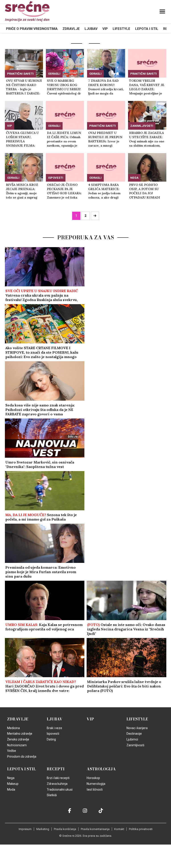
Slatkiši (52, 804)
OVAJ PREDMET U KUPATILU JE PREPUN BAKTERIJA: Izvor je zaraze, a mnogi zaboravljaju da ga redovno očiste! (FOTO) (106, 139)
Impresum (25, 838)
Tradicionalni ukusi (60, 798)
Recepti (56, 778)
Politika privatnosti (141, 838)
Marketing (42, 838)
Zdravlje (71, 29)
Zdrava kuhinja (57, 792)
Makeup (12, 792)
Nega (134, 178)
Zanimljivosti (141, 126)
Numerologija (96, 792)
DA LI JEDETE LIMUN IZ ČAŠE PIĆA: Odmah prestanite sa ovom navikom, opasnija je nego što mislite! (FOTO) (64, 139)
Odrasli (54, 74)
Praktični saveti (20, 74)
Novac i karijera (137, 737)
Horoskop (93, 787)
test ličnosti (95, 798)
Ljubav (91, 29)
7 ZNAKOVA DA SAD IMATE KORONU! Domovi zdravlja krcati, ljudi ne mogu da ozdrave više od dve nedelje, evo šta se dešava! (106, 87)
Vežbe (11, 759)
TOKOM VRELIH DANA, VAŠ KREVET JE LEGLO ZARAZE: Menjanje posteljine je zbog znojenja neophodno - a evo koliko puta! (146, 87)
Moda (11, 798)
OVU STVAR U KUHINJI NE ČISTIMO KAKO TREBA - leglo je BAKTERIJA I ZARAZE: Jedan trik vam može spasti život (24, 87)
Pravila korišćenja (65, 838)
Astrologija (101, 778)
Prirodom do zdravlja (21, 765)
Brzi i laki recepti (58, 787)
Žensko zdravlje (18, 748)
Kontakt (119, 838)
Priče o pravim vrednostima (32, 29)
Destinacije (134, 742)
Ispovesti (55, 178)
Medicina (13, 737)
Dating (51, 748)
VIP (105, 29)
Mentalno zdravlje (19, 742)
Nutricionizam (17, 754)
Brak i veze (54, 737)
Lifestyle (121, 29)
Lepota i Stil (146, 29)
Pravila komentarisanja (95, 838)
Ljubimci (132, 748)
